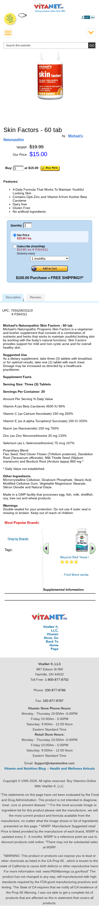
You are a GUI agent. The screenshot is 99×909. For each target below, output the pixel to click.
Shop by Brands (18, 539)
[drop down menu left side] (8, 33)
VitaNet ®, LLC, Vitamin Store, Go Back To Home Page (50, 638)
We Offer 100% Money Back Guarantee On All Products (10, 19)
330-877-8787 (53, 701)
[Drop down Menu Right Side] (91, 32)
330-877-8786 (55, 690)
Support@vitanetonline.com (54, 763)
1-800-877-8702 (57, 679)
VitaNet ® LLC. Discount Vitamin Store (49, 616)
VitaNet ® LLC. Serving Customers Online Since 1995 (49, 7)
